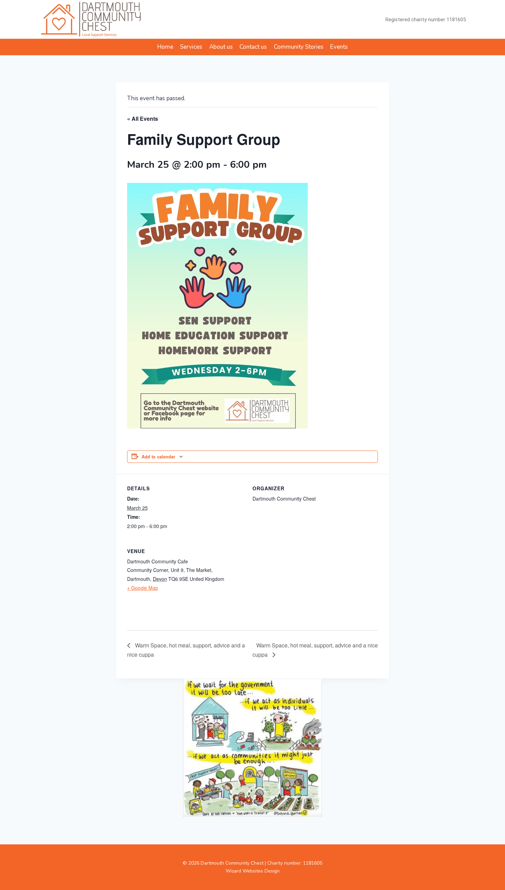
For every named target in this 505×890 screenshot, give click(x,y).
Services (191, 47)
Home (165, 47)
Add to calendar (158, 457)
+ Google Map (142, 587)
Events (339, 47)
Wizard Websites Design (253, 871)
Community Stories (298, 47)
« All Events (142, 118)
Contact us (253, 47)
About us (221, 47)
